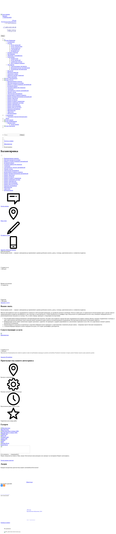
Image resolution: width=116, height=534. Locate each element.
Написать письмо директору (15, 75)
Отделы (9, 43)
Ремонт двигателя (12, 98)
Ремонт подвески (12, 99)
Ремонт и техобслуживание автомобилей (19, 84)
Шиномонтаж (11, 110)
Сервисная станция (16, 61)
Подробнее (9, 357)
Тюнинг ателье (11, 92)
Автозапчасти (13, 78)
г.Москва (14, 20)
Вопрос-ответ (11, 123)
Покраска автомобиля (13, 109)
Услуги (11, 80)
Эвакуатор (10, 112)
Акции (11, 120)
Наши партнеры (12, 77)
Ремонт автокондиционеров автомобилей (19, 96)
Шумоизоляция (11, 113)
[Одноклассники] (4, 485)
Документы (10, 64)
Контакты (12, 126)
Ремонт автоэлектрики (14, 106)
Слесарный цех (15, 49)
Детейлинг (10, 89)
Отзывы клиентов (12, 52)
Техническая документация (19, 69)
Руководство (14, 58)
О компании (11, 42)
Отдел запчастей (15, 45)
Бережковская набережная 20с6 (8, 21)
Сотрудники (11, 57)
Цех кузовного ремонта (18, 63)
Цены (7, 118)
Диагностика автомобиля (14, 93)
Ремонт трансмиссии (13, 104)
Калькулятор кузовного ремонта (16, 95)
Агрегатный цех (15, 48)
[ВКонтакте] (2, 485)
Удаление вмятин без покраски (16, 87)
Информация (13, 121)
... (4, 39)
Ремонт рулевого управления (15, 101)
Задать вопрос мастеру (7, 460)
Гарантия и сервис (12, 74)
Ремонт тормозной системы (15, 103)
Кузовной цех (15, 51)
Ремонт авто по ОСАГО (14, 107)
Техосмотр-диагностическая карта (17, 116)
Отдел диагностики (16, 46)
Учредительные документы (19, 66)
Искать (22, 135)
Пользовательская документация (20, 68)
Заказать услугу (5, 302)
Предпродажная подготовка (15, 83)
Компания (12, 40)
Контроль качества (12, 72)
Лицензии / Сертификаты (14, 55)
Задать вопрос (15, 124)
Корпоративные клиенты (14, 81)
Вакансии (10, 71)
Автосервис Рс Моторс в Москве (48, 489)
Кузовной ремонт (12, 86)
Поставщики (11, 54)
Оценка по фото (5, 522)
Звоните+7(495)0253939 (6, 16)
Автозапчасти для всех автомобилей (18, 90)
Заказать (3, 357)
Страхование (9, 115)
